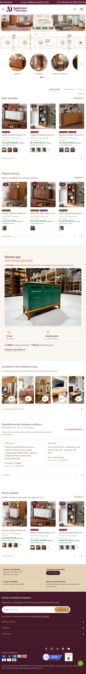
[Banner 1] (43, 23)
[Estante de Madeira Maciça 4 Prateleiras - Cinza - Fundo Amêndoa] (32, 149)
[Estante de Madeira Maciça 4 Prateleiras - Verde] (44, 149)
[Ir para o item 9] (50, 34)
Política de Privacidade (41, 616)
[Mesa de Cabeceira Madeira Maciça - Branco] (4, 545)
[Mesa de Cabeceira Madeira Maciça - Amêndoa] (4, 228)
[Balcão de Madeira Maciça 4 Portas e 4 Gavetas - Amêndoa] (15, 149)
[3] (45, 77)
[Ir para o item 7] (46, 34)
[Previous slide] (74, 158)
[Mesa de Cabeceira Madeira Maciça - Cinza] (15, 545)
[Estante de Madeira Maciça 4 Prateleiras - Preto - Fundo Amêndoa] (38, 149)
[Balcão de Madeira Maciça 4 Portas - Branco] (67, 149)
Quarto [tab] (81, 89)
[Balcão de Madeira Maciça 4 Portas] (71, 116)
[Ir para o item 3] (39, 34)
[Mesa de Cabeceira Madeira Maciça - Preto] (9, 545)
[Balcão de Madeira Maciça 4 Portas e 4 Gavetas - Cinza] (9, 149)
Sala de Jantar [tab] (69, 89)
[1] (41, 77)
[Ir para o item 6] (44, 34)
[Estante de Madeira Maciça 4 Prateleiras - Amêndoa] (61, 228)
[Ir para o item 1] (35, 34)
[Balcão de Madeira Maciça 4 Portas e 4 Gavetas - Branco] (4, 149)
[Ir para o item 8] (48, 34)
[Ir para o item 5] (43, 34)
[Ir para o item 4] (41, 34)
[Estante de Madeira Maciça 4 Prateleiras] (43, 116)
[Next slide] (81, 158)
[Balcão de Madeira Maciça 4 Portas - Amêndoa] (61, 149)
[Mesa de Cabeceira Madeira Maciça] (14, 194)
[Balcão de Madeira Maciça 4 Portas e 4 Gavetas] (14, 116)
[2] (43, 77)
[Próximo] (82, 64)
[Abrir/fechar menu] (3, 9)
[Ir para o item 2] (37, 34)
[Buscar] (74, 9)
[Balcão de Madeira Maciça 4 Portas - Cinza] (72, 149)
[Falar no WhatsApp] (80, 663)
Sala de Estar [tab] (55, 89)
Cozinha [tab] (81, 94)
